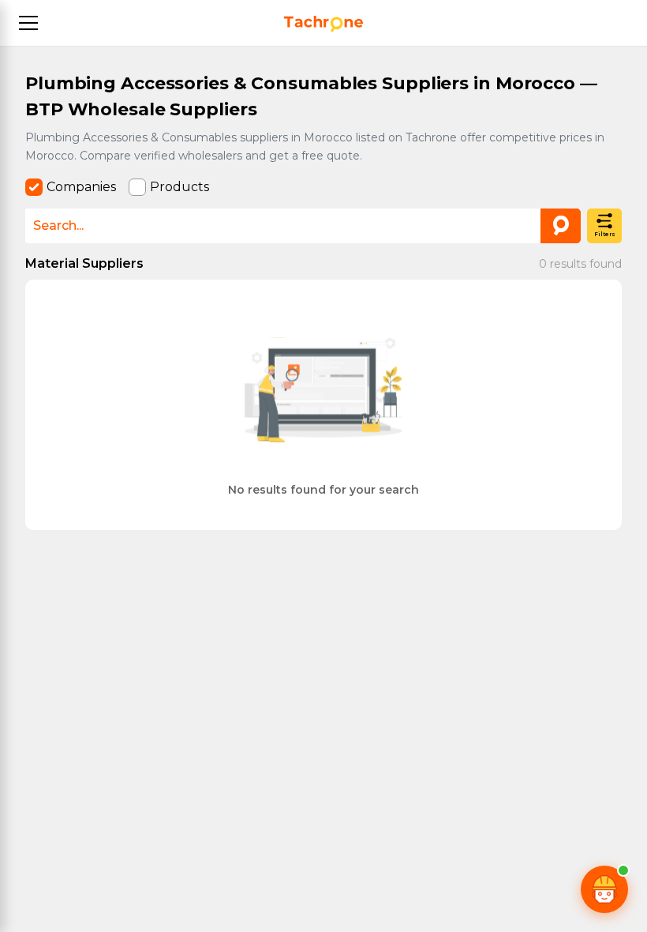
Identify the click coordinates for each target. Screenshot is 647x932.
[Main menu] (28, 22)
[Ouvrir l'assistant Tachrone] (604, 889)
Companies (81, 186)
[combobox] (303, 225)
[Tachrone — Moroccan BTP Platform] (323, 24)
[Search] (560, 226)
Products (179, 186)
